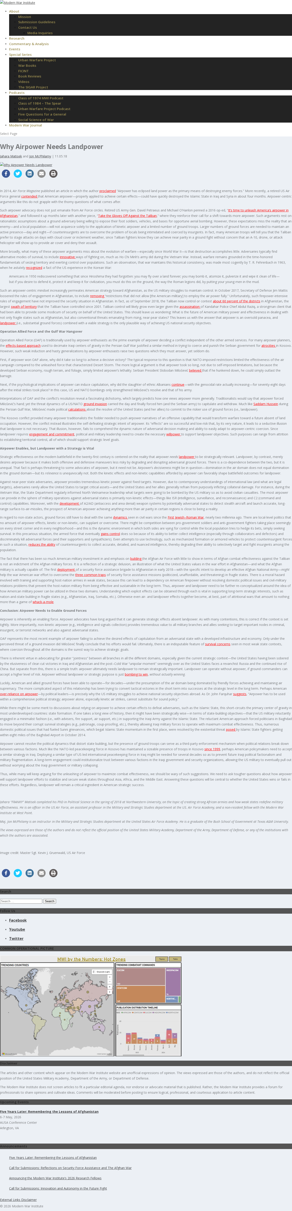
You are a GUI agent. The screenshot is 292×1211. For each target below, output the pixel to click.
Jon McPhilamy (40, 156)
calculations (77, 409)
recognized (34, 267)
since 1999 (212, 749)
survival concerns (217, 644)
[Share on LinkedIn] (30, 176)
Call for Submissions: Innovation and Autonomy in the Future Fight (58, 1188)
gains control (110, 534)
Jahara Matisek (11, 156)
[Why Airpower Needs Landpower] (26, 165)
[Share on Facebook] (6, 176)
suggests (239, 694)
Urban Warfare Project (37, 60)
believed (195, 370)
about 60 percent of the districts (236, 301)
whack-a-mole (43, 602)
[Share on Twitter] (18, 176)
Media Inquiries (40, 33)
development (70, 503)
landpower (8, 323)
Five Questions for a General (42, 114)
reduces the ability (42, 544)
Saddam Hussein (265, 404)
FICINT (23, 71)
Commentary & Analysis (29, 43)
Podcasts (17, 92)
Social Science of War (36, 119)
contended (29, 196)
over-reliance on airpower (19, 694)
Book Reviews (29, 76)
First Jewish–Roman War (186, 517)
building (136, 558)
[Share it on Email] (41, 176)
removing (97, 296)
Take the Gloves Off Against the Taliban (127, 215)
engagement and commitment (51, 434)
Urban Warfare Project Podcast (44, 108)
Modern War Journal (25, 125)
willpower (173, 434)
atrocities (268, 345)
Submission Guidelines (36, 22)
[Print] (53, 176)
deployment (66, 569)
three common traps (90, 575)
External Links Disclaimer (18, 1200)
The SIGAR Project (33, 87)
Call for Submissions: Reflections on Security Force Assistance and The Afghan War (70, 1168)
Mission (24, 16)
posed (231, 729)
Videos (23, 81)
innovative (68, 257)
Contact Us (27, 27)
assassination (190, 306)
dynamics (120, 517)
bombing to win (136, 674)
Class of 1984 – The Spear (39, 103)
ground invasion (95, 404)
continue (178, 384)
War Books (27, 65)
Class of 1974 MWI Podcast (40, 98)
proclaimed (107, 191)
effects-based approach (23, 345)
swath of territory (24, 306)
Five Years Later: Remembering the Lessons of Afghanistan (53, 1157)
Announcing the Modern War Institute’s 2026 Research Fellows (55, 1178)
